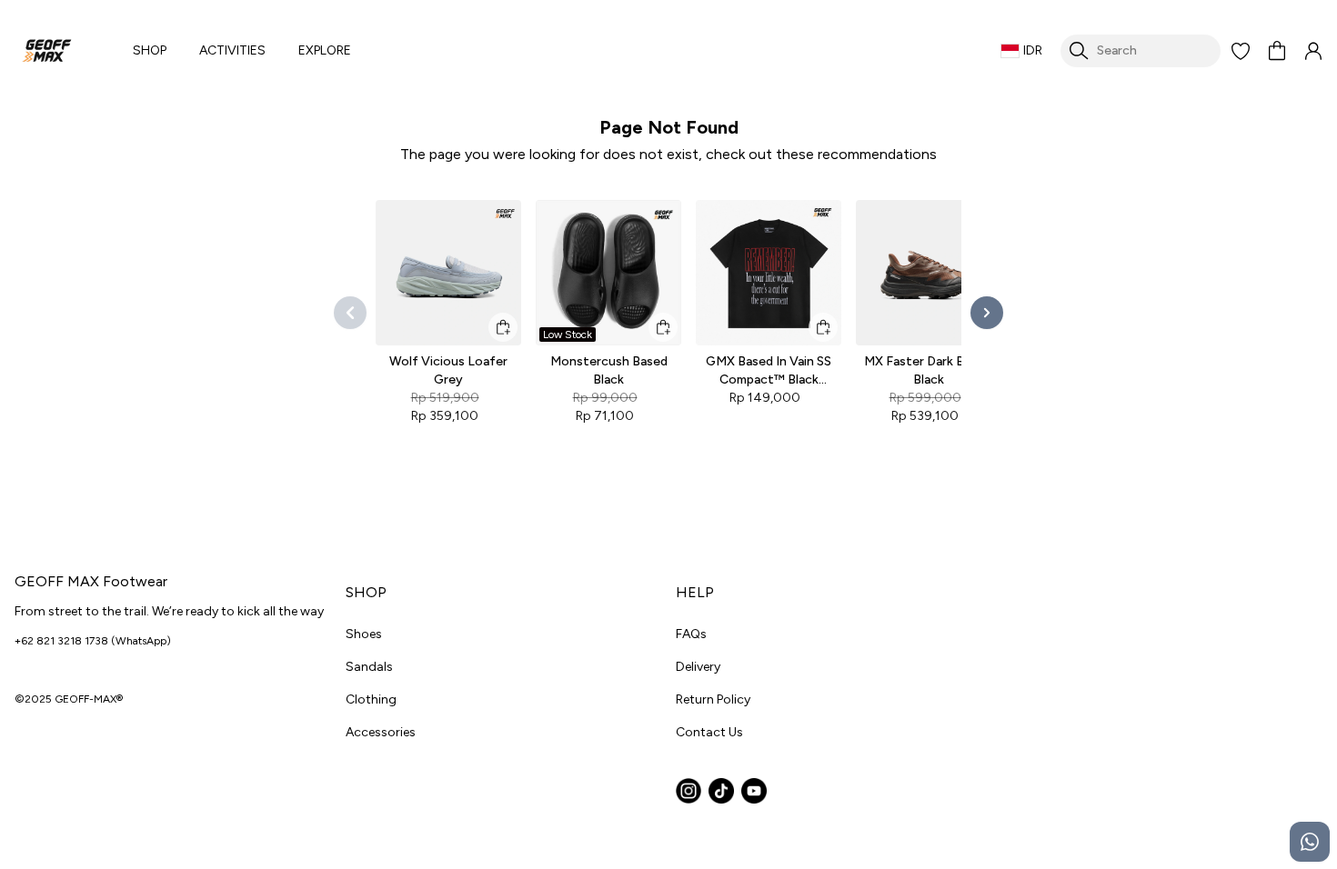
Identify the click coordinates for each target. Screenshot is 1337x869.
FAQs (691, 634)
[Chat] (1310, 842)
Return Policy (713, 699)
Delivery (698, 666)
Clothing (371, 699)
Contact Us (709, 732)
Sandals (369, 666)
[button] (1240, 51)
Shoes (364, 634)
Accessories (381, 732)
